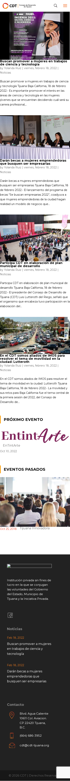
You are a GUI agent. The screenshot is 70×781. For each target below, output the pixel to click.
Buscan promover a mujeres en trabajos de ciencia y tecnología (33, 62)
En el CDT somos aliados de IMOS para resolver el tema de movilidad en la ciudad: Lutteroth (32, 359)
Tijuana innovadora (35, 528)
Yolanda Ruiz (12, 68)
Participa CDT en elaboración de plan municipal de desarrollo (31, 264)
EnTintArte (11, 445)
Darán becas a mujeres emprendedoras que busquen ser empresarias (33, 162)
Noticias (5, 72)
